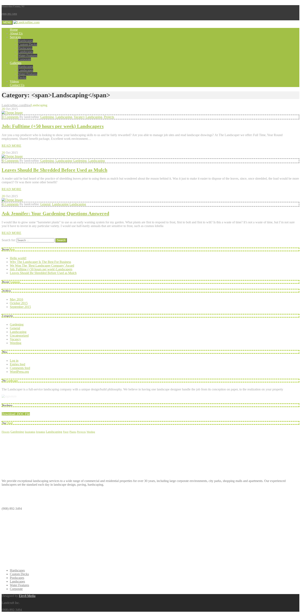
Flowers (6, 431)
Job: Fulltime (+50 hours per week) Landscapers (53, 126)
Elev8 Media (27, 596)
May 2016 (16, 299)
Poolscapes (25, 48)
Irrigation (40, 431)
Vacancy (79, 117)
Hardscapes (25, 40)
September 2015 (20, 307)
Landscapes (25, 52)
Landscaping (63, 117)
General (45, 204)
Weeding (15, 343)
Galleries (15, 63)
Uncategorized (19, 335)
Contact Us (17, 85)
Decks (22, 77)
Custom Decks (27, 44)
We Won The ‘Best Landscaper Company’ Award (42, 265)
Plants (72, 431)
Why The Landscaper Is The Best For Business (40, 262)
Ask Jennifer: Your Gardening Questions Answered (55, 213)
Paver (66, 431)
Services (15, 37)
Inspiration (30, 431)
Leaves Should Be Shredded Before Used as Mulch (54, 170)
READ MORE (11, 145)
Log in (14, 360)
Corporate (24, 59)
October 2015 (19, 303)
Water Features (27, 55)
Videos (14, 81)
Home (14, 29)
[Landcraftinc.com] (27, 22)
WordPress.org (19, 371)
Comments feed (20, 368)
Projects (109, 117)
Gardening (47, 117)
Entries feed (17, 364)
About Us (16, 33)
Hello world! (18, 258)
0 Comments (10, 117)
